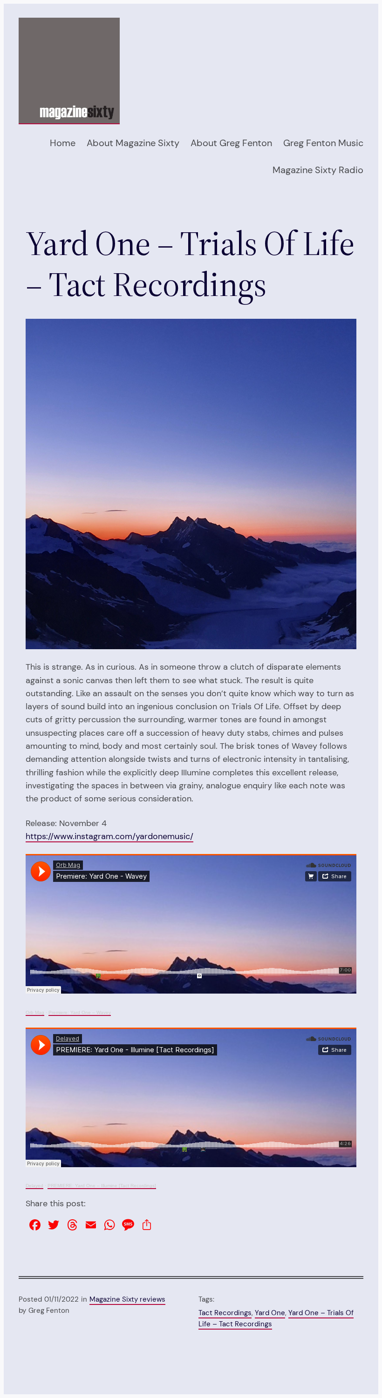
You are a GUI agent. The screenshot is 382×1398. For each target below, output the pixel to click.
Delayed (34, 1185)
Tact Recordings (225, 1312)
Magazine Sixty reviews (127, 1299)
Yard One (270, 1312)
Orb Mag (35, 1012)
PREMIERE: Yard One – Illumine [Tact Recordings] (102, 1185)
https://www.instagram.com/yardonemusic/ (109, 836)
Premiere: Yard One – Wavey (79, 1012)
